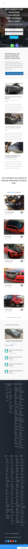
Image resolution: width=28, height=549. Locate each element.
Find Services (14, 37)
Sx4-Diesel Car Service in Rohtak (22, 462)
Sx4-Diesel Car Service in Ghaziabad (16, 388)
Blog (7, 394)
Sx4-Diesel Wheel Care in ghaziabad (16, 411)
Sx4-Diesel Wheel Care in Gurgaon (13, 486)
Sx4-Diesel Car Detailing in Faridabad (21, 444)
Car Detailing (11, 411)
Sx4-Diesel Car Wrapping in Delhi (8, 503)
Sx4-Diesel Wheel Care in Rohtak (22, 488)
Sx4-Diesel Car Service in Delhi (7, 462)
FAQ (7, 390)
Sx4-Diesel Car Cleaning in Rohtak (23, 479)
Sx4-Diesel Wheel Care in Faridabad (21, 413)
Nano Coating (11, 408)
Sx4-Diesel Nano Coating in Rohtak (22, 513)
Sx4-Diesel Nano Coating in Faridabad (21, 436)
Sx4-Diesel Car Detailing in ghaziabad (16, 443)
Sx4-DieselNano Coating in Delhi (8, 510)
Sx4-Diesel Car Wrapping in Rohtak (23, 505)
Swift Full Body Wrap (14, 330)
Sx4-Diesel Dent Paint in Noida (17, 471)
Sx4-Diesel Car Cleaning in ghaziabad (16, 403)
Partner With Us (7, 397)
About (7, 388)
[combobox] (14, 29)
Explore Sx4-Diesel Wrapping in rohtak (15, 73)
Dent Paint (10, 392)
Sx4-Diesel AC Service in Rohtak (22, 497)
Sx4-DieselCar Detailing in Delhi (8, 516)
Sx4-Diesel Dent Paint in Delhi (7, 471)
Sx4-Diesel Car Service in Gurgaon (13, 462)
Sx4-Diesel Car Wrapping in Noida (18, 503)
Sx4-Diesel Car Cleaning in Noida (18, 478)
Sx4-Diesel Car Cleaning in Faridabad (21, 405)
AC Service (10, 401)
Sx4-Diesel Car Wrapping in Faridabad (21, 427)
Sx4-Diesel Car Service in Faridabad (21, 389)
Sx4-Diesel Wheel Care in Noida (17, 487)
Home (7, 386)
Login (7, 400)
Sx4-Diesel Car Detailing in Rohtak (23, 522)
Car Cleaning (11, 395)
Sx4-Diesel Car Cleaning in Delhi (8, 478)
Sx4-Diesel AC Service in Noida (17, 496)
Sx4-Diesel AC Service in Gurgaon (13, 494)
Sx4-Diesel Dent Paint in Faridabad (21, 396)
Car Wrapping (11, 405)
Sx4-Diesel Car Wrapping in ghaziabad (16, 425)
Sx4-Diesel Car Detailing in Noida (18, 519)
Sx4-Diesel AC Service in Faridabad (21, 419)
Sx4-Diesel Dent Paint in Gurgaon (13, 470)
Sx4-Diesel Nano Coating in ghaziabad (16, 434)
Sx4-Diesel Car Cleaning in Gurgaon (13, 478)
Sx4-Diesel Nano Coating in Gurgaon (13, 512)
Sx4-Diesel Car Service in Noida (17, 462)
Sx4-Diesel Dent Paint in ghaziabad (16, 395)
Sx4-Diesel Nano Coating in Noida (17, 512)
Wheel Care (10, 398)
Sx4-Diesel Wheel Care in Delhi (7, 487)
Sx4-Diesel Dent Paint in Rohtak (22, 471)
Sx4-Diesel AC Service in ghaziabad (16, 418)
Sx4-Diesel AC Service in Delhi (7, 496)
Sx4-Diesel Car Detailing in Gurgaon (13, 520)
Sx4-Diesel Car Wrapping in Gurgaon (13, 503)
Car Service (10, 388)
